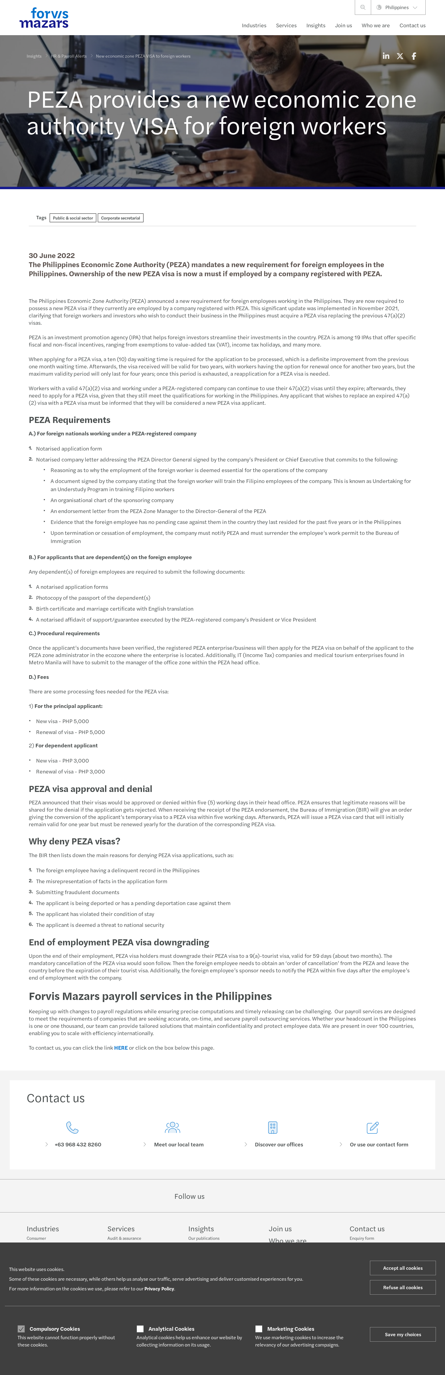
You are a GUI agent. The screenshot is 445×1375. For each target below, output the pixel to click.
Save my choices (403, 1334)
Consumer (36, 1238)
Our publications (203, 1238)
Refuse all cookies (403, 1287)
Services (286, 25)
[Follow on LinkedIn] (222, 1196)
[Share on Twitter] (399, 55)
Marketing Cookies (290, 1328)
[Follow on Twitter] (236, 1196)
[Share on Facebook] (413, 55)
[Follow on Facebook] (251, 1196)
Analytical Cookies (171, 1328)
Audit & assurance (124, 1238)
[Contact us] (72, 1135)
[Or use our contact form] (373, 1135)
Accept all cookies (403, 1267)
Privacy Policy (159, 1288)
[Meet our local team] (172, 1135)
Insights (315, 25)
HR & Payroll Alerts (69, 56)
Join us (343, 25)
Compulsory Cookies (55, 1328)
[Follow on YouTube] (265, 1196)
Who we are (376, 25)
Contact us (413, 25)
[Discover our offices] (272, 1135)
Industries (254, 25)
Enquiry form (362, 1238)
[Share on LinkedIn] (386, 55)
